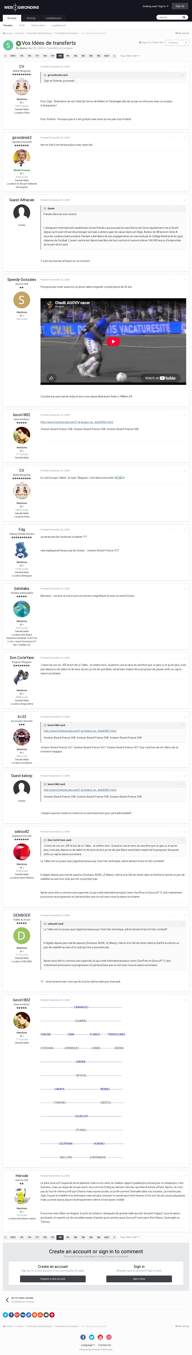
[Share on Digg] (23, 1315)
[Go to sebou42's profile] (21, 852)
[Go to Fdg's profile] (21, 549)
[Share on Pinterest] (52, 1315)
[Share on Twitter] (5, 1315)
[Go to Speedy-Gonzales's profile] (21, 300)
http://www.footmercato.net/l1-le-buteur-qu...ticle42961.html (76, 422)
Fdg (22, 529)
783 (83, 56)
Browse (12, 18)
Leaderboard (59, 25)
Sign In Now (139, 1279)
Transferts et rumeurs (59, 48)
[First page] (5, 56)
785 (98, 56)
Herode (22, 1175)
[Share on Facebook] (11, 1315)
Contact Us (104, 1345)
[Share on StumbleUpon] (40, 1315)
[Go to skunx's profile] (8, 45)
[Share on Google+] (17, 1315)
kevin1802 (21, 415)
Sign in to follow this (153, 42)
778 (44, 56)
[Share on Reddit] (34, 1315)
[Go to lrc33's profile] (21, 737)
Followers (173, 42)
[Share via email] (46, 1315)
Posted (55, 66)
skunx (23, 48)
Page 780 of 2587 (129, 56)
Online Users (38, 25)
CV (21, 66)
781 (67, 56)
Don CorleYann (22, 657)
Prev (13, 56)
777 (37, 56)
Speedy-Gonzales (21, 279)
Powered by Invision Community (96, 1349)
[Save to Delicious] (28, 1315)
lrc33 (22, 716)
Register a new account (52, 1279)
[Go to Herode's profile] (21, 1196)
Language (87, 1345)
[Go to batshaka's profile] (21, 608)
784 (90, 56)
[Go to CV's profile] (21, 87)
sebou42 (22, 831)
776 (29, 56)
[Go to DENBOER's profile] (21, 935)
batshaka (21, 588)
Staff (22, 25)
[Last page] (114, 56)
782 (75, 56)
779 (52, 56)
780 (60, 56)
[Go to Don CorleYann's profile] (21, 678)
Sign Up (180, 6)
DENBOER (21, 915)
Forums (7, 25)
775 (21, 56)
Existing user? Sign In (155, 6)
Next (106, 56)
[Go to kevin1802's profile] (21, 435)
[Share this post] (185, 66)
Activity (31, 18)
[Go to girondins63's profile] (21, 158)
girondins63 (22, 137)
